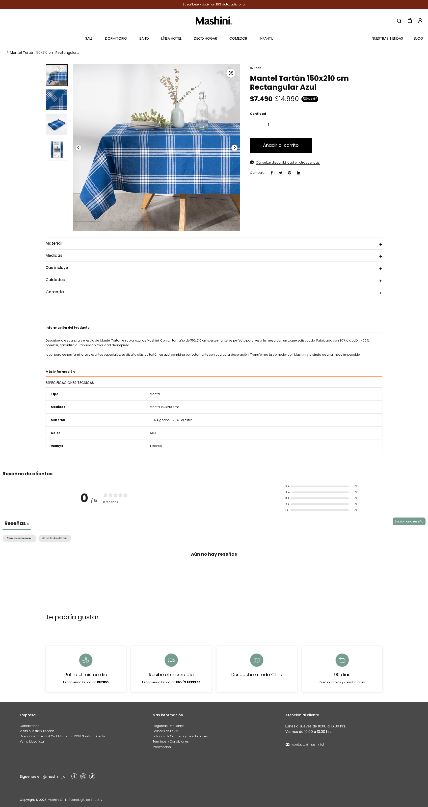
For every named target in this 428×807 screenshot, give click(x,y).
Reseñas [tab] (16, 523)
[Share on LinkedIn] (298, 173)
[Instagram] (83, 776)
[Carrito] (410, 21)
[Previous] (78, 147)
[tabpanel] (214, 571)
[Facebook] (272, 173)
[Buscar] (399, 21)
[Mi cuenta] (420, 21)
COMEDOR (238, 38)
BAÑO (144, 38)
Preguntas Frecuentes (169, 726)
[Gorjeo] (281, 173)
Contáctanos (29, 726)
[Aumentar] (281, 125)
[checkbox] (54, 538)
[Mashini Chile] (214, 20)
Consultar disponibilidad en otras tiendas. (288, 162)
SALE (89, 38)
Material (54, 243)
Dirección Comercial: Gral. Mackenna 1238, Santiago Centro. (63, 736)
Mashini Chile (58, 800)
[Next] (234, 147)
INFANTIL (266, 38)
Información (162, 747)
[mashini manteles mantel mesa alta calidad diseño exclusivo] (230, 73)
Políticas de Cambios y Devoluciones (180, 736)
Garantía (55, 291)
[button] (321, 486)
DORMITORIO (116, 38)
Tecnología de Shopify (85, 800)
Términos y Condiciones (171, 741)
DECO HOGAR (205, 38)
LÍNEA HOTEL (171, 38)
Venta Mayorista (32, 741)
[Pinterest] (290, 173)
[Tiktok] (92, 776)
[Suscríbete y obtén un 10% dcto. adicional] (214, 4)
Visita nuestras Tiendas (37, 731)
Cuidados (55, 279)
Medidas (54, 255)
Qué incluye (57, 267)
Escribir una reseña (409, 521)
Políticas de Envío (165, 731)
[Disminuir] (256, 125)
